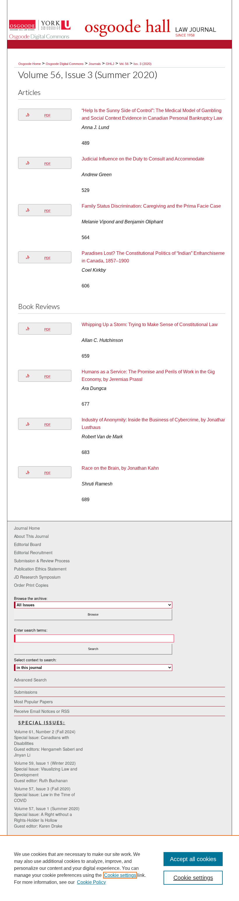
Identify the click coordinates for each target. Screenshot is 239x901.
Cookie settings (120, 875)
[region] (119, 868)
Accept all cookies (193, 859)
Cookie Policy (91, 882)
